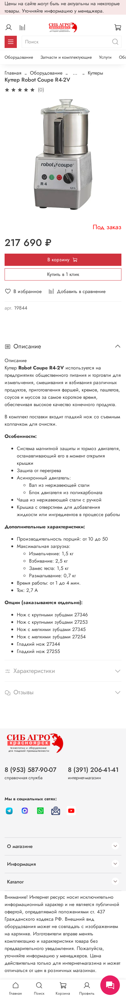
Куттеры (95, 72)
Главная (13, 72)
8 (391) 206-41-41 (93, 769)
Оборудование (19, 57)
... (75, 73)
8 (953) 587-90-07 (31, 769)
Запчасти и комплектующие (66, 57)
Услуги (105, 57)
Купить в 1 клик (63, 274)
